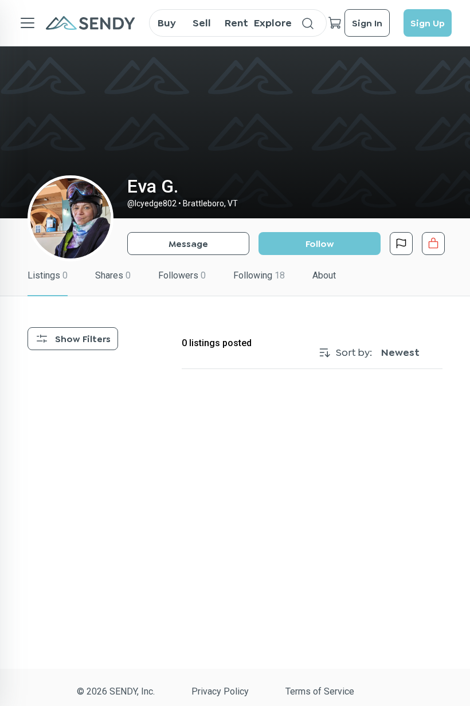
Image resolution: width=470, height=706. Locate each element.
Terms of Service (319, 691)
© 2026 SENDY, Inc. (116, 691)
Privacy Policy (220, 691)
